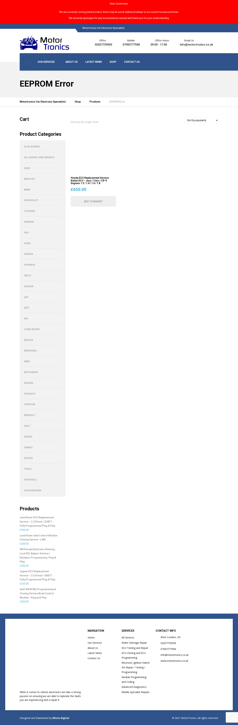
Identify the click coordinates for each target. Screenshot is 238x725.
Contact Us (94, 658)
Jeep (26, 307)
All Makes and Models (39, 157)
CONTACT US (132, 61)
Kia (26, 318)
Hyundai (29, 264)
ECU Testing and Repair (135, 648)
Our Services (95, 642)
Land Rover (32, 329)
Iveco (27, 275)
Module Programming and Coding (134, 679)
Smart (28, 447)
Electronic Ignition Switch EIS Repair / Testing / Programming (136, 667)
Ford (27, 243)
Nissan (28, 382)
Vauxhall (30, 479)
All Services (128, 637)
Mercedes (30, 350)
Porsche (29, 404)
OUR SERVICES (46, 61)
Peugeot (30, 393)
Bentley (29, 178)
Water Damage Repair (134, 642)
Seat (27, 425)
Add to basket (93, 201)
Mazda (28, 340)
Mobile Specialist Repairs (135, 692)
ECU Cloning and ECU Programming (134, 655)
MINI (27, 361)
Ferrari (29, 221)
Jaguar (28, 286)
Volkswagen (32, 490)
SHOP (113, 61)
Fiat (26, 232)
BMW (27, 189)
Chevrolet (31, 200)
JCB (26, 297)
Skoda (28, 436)
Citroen (29, 211)
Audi (27, 168)
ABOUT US (72, 61)
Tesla (28, 468)
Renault (30, 415)
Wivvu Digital (60, 718)
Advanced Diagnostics (134, 686)
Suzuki (28, 458)
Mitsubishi (31, 372)
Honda (28, 254)
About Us (93, 648)
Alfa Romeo (32, 146)
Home (91, 637)
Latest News (95, 653)
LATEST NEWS (93, 61)
